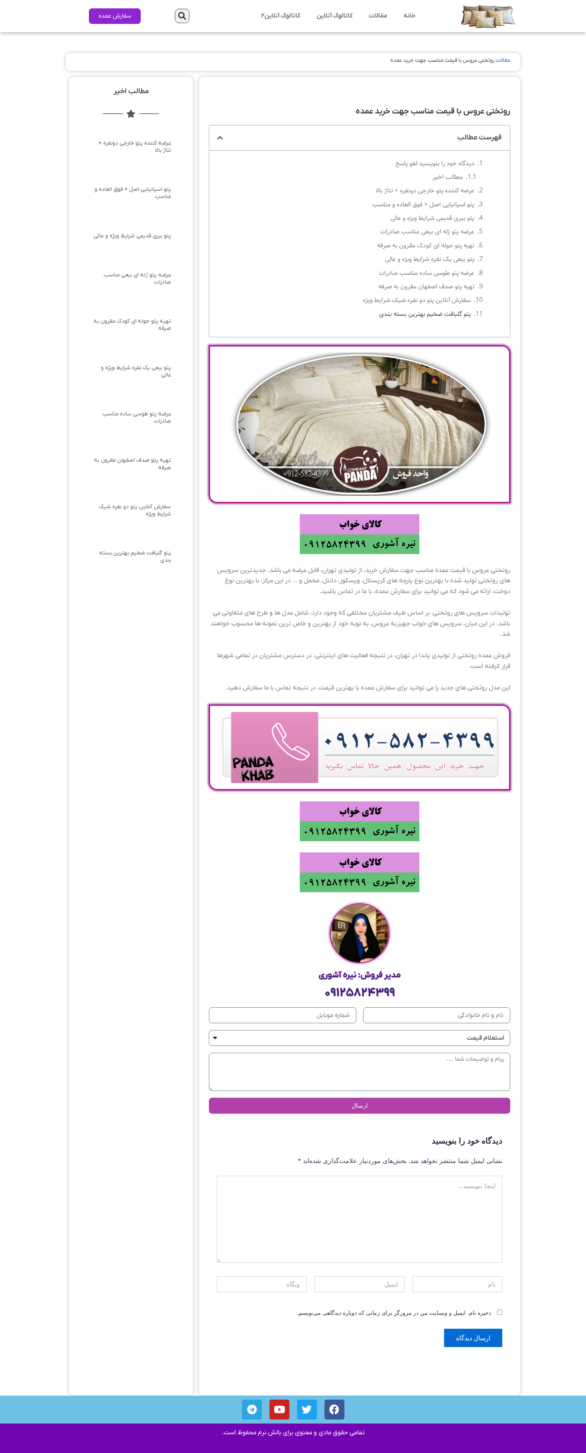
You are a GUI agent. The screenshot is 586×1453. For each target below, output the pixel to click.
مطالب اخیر (448, 177)
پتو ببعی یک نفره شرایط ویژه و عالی (429, 259)
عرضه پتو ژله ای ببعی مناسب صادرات (427, 232)
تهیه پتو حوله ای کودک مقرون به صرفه (425, 246)
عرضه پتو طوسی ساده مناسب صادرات (426, 273)
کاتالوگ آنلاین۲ (281, 16)
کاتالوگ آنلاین (335, 16)
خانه (409, 16)
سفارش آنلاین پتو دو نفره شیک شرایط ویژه (417, 300)
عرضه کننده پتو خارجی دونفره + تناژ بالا (425, 191)
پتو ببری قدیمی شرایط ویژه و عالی (432, 218)
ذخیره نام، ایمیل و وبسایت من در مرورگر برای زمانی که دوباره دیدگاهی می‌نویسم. (394, 1312)
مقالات (378, 16)
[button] (182, 16)
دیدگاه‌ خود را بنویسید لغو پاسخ (434, 163)
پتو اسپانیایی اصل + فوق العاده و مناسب (423, 205)
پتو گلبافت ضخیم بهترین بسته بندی (425, 314)
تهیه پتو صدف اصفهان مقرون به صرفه (426, 287)
